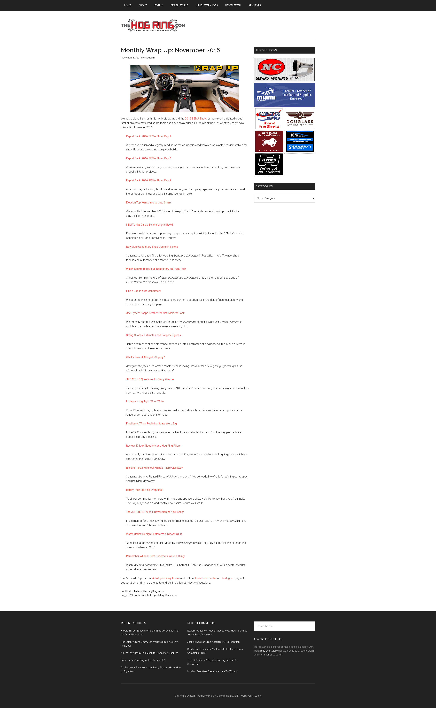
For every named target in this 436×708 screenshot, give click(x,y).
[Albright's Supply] (269, 128)
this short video (269, 650)
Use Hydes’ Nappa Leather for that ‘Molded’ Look (155, 313)
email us (267, 654)
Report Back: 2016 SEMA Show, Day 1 (148, 136)
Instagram (228, 578)
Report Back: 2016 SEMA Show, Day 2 (148, 158)
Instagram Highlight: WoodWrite (145, 401)
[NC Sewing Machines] (284, 80)
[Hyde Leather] (269, 173)
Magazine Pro (204, 695)
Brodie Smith (194, 649)
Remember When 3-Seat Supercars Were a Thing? (155, 556)
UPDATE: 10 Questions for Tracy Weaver (150, 379)
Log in (257, 695)
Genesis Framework (227, 695)
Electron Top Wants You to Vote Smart (148, 202)
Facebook (201, 578)
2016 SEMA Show (195, 118)
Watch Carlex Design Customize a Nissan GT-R (154, 534)
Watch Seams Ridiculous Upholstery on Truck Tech (156, 268)
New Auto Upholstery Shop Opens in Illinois (152, 246)
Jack (189, 642)
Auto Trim (140, 595)
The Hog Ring (153, 25)
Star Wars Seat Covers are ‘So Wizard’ (217, 671)
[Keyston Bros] (269, 151)
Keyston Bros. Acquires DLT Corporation (218, 642)
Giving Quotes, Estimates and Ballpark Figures (153, 335)
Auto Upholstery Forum (166, 578)
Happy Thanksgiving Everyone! (144, 489)
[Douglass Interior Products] (300, 128)
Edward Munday (196, 630)
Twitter (212, 578)
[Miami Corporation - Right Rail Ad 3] (284, 105)
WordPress (246, 695)
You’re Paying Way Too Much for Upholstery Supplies (149, 653)
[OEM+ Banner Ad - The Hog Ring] (300, 151)
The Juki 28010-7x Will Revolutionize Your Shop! (155, 512)
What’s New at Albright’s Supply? (145, 357)
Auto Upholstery (155, 595)
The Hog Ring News (153, 591)
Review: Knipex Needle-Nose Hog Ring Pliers (153, 445)
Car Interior (171, 595)
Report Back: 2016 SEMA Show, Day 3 (148, 180)
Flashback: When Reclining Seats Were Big (151, 423)
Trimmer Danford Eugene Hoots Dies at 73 (143, 660)
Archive (138, 591)
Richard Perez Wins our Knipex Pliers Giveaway (154, 467)
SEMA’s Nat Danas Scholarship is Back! (149, 224)
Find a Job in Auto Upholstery (143, 291)
